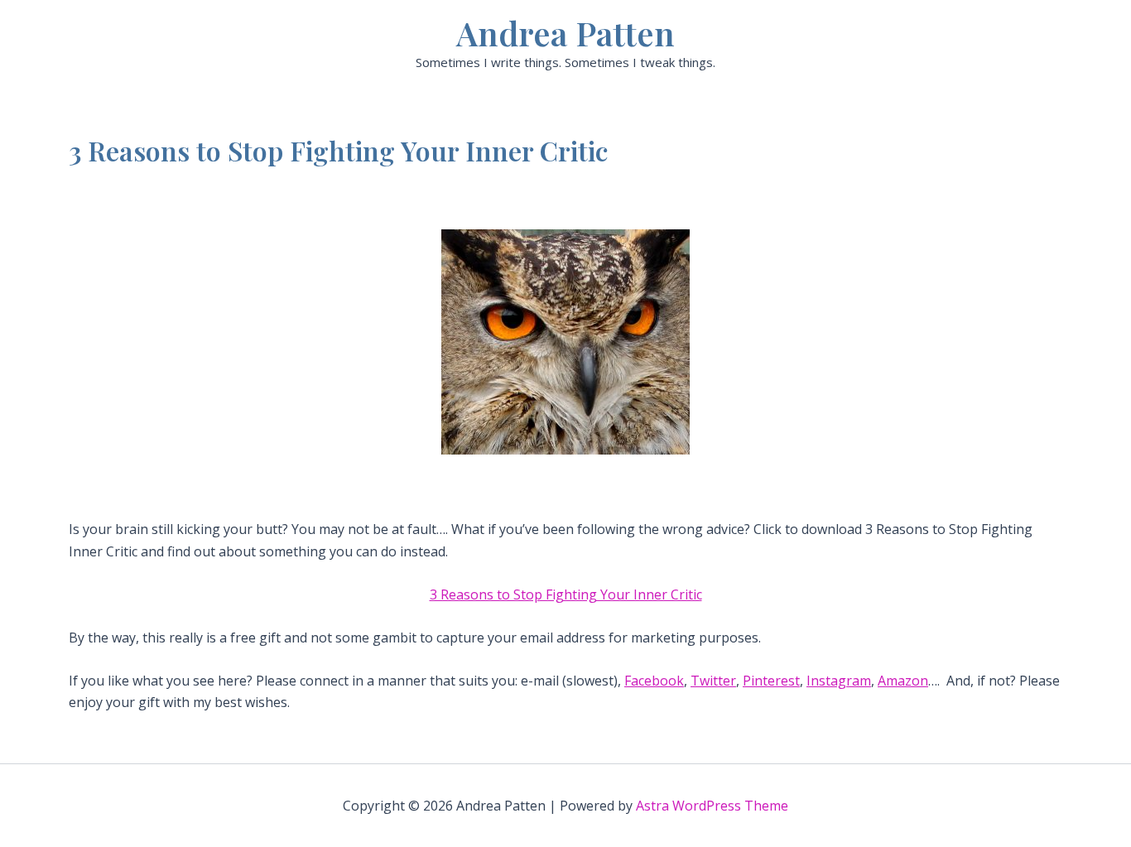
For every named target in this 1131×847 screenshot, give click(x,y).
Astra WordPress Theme (712, 805)
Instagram (838, 680)
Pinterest (771, 680)
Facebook (654, 680)
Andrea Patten (565, 33)
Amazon (903, 680)
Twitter (713, 680)
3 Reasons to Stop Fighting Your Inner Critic (566, 594)
